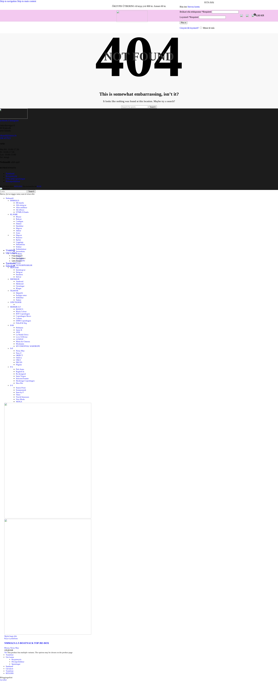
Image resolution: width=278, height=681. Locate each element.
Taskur (18, 300)
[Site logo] (132, 21)
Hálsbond (19, 284)
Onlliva (19, 358)
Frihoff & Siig (21, 323)
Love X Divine (22, 337)
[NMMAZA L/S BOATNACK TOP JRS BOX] (47, 518)
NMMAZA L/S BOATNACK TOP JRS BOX (26, 643)
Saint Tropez (21, 376)
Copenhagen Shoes (23, 316)
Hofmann (19, 328)
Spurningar (17, 261)
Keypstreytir (17, 255)
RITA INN (9, 673)
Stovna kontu (194, 6)
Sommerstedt (21, 390)
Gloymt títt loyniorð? (189, 28)
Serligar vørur (21, 295)
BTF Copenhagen (23, 314)
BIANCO (19, 309)
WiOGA (19, 402)
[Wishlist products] (247, 15)
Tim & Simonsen (22, 397)
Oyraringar (20, 286)
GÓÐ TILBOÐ (15, 302)
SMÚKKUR (14, 279)
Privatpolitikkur (19, 258)
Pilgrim (19, 365)
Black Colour (21, 311)
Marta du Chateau (23, 341)
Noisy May (20, 351)
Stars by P (20, 392)
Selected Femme (22, 378)
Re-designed (21, 374)
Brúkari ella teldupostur (195, 12)
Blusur (6, 648)
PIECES (19, 362)
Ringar (18, 288)
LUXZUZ (19, 339)
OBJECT (19, 355)
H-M (12, 325)
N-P (11, 348)
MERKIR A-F (15, 307)
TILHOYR (14, 291)
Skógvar (19, 272)
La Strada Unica (22, 334)
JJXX (18, 332)
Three (18, 395)
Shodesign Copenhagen (25, 381)
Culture (19, 318)
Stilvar (18, 277)
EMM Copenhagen (23, 321)
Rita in (183, 23)
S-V (11, 385)
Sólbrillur (19, 298)
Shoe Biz (19, 383)
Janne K (19, 330)
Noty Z (18, 353)
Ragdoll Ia (20, 371)
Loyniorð (189, 17)
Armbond (19, 281)
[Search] (241, 15)
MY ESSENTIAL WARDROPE (28, 346)
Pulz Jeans (20, 369)
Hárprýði (19, 293)
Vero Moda (20, 399)
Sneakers (19, 274)
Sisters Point (21, 388)
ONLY (18, 360)
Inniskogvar (20, 270)
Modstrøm (20, 344)
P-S (11, 367)
